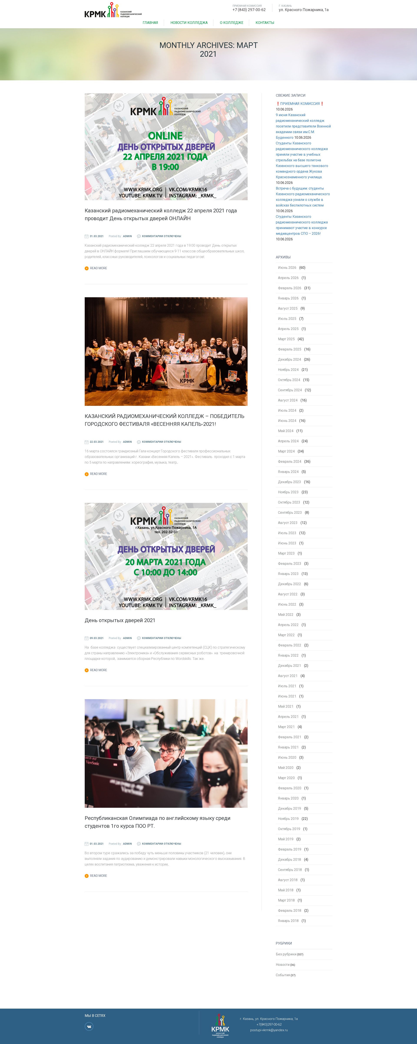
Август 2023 (288, 523)
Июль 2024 (287, 410)
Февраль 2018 (289, 910)
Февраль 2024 (289, 461)
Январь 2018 (288, 921)
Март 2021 (286, 727)
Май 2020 (285, 768)
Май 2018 (285, 890)
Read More (98, 268)
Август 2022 (288, 594)
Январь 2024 (288, 472)
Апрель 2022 (288, 625)
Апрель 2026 (288, 278)
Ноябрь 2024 (288, 370)
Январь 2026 (288, 298)
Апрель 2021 (288, 717)
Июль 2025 (287, 318)
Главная (150, 23)
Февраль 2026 (289, 288)
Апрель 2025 (288, 329)
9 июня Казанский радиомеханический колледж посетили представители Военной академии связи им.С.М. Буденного (303, 126)
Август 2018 (288, 880)
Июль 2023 (287, 533)
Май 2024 (285, 431)
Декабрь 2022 (289, 584)
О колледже (231, 23)
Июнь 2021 (287, 696)
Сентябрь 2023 (290, 512)
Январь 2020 (288, 798)
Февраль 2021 (289, 737)
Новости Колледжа (189, 23)
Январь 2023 (288, 574)
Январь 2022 (288, 655)
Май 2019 (285, 839)
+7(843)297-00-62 (268, 1024)
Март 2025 (286, 339)
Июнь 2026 (287, 267)
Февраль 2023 (289, 563)
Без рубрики (286, 954)
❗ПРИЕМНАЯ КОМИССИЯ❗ (300, 104)
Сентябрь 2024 (290, 390)
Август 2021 (288, 676)
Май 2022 (285, 614)
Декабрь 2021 (289, 665)
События (283, 975)
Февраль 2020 (289, 788)
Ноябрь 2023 (288, 492)
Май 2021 (285, 706)
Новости (283, 965)
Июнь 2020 (287, 757)
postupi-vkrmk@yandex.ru (269, 1030)
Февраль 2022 (289, 645)
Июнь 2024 (287, 421)
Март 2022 (286, 635)
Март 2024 (286, 451)
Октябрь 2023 (289, 502)
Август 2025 (288, 308)
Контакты (265, 23)
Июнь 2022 (287, 604)
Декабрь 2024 (289, 359)
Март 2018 (286, 900)
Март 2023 (286, 553)
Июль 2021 (287, 686)
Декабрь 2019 (289, 808)
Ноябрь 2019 (288, 819)
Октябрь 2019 (289, 829)
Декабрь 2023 (289, 482)
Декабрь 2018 (289, 859)
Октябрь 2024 (289, 380)
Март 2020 (286, 778)
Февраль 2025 (289, 349)
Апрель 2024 (288, 441)
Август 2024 (288, 400)
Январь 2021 (288, 747)
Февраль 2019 (289, 849)
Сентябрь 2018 (290, 870)
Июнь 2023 (287, 543)
